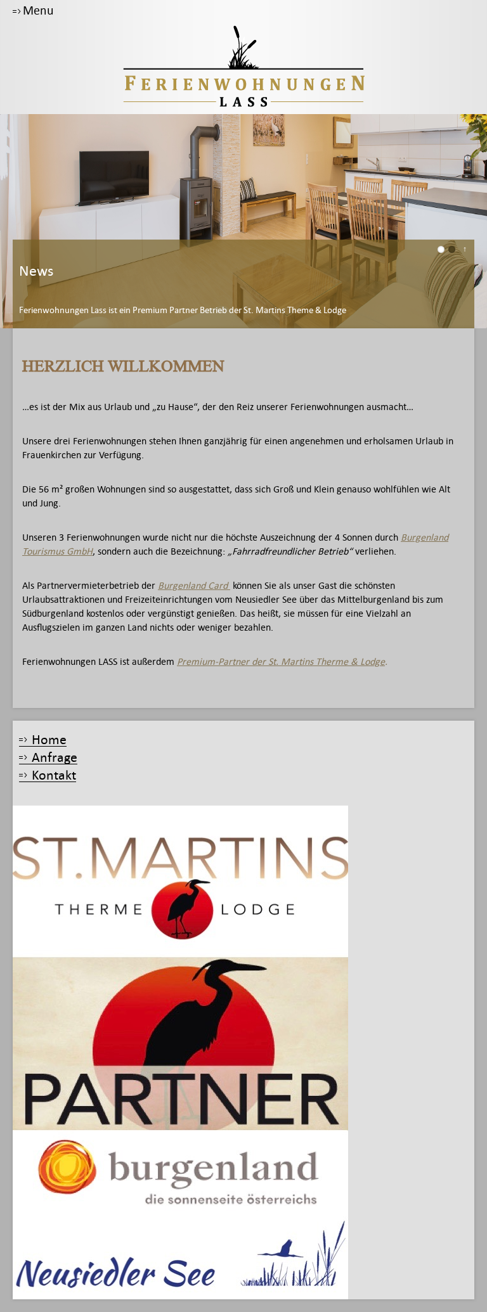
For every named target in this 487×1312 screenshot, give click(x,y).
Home (49, 740)
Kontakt (54, 775)
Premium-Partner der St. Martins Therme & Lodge (281, 661)
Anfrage (54, 757)
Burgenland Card (194, 585)
